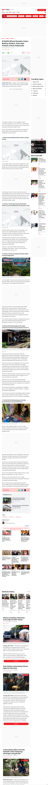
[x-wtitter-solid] (25, 79)
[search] (36, 10)
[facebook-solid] (22, 79)
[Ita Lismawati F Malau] (3, 522)
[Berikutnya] (30, 580)
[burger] (45, 12)
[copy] (28, 79)
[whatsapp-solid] (19, 79)
